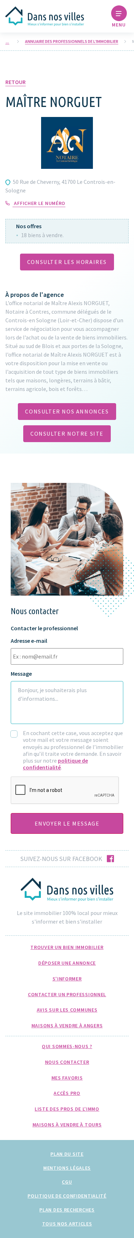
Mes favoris (67, 1078)
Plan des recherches (66, 1210)
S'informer (67, 978)
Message (21, 673)
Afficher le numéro (39, 203)
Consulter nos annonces (67, 411)
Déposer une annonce (67, 963)
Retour (15, 81)
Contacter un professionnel (67, 994)
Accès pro (67, 1093)
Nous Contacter (67, 1062)
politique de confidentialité (55, 764)
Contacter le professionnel (44, 628)
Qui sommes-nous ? (67, 1046)
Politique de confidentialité (67, 1196)
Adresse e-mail (29, 640)
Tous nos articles (67, 1223)
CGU (67, 1182)
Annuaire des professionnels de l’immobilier (71, 41)
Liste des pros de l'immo (67, 1109)
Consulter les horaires (67, 261)
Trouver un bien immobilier (66, 947)
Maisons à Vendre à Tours (67, 1124)
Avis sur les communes (67, 1010)
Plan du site (66, 1154)
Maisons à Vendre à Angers (67, 1025)
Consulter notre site (67, 433)
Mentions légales (67, 1168)
